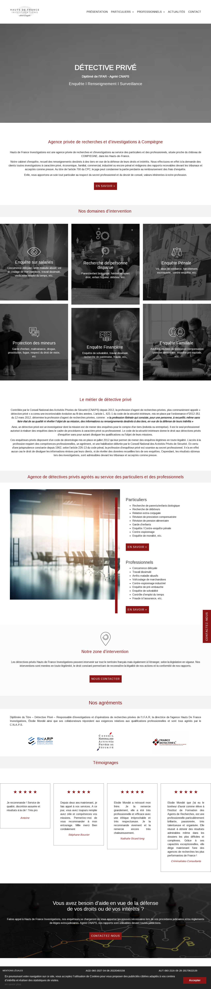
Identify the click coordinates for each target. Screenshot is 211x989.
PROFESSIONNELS (149, 11)
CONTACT (194, 11)
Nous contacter (105, 678)
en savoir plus (13, 984)
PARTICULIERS (121, 11)
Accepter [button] (194, 980)
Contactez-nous (105, 935)
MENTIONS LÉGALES (13, 970)
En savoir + (105, 186)
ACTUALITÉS (176, 11)
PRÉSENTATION (97, 11)
